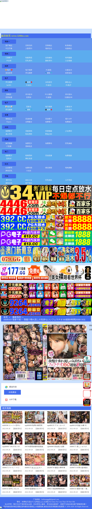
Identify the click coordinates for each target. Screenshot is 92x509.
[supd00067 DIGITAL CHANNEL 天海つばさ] (12, 438)
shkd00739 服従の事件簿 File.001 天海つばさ (63, 467)
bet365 (9, 85)
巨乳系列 (28, 61)
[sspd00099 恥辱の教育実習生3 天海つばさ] (35, 417)
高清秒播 (28, 119)
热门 (6, 151)
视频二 (7, 54)
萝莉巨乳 (9, 171)
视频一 (7, 41)
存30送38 (28, 94)
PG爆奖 (48, 70)
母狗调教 (68, 168)
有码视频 (68, 58)
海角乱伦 (9, 119)
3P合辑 (8, 61)
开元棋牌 (28, 73)
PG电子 (68, 85)
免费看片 (48, 122)
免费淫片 (28, 143)
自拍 (6, 127)
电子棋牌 (28, 70)
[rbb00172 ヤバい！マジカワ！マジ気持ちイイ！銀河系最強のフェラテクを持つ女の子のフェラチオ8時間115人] (12, 460)
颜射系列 (48, 61)
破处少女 (28, 180)
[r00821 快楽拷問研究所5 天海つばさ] (57, 481)
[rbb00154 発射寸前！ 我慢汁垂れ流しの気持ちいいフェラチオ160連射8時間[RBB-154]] (80, 481)
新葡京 (8, 94)
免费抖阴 (28, 168)
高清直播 (48, 155)
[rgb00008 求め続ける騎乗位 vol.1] (57, 438)
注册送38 (68, 70)
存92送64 (68, 94)
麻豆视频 (9, 143)
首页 (5, 317)
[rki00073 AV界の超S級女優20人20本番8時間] (80, 460)
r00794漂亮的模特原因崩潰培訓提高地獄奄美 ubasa (43, 446)
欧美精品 (68, 45)
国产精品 (9, 45)
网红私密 (28, 158)
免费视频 (68, 155)
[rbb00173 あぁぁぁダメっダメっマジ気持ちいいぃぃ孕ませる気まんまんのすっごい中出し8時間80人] (35, 460)
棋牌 (6, 66)
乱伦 (6, 164)
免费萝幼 (48, 143)
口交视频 (68, 61)
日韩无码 (28, 45)
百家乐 (28, 107)
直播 (6, 115)
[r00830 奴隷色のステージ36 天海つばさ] (35, 481)
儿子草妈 (68, 180)
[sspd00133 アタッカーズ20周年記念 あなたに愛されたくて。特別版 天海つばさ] (57, 417)
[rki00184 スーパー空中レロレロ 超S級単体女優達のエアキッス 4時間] (12, 417)
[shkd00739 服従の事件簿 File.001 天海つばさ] (57, 460)
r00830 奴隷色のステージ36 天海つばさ (39, 489)
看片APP (68, 119)
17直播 (8, 146)
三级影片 (9, 58)
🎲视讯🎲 (9, 107)
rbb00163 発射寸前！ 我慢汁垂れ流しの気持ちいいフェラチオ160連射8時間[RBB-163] (44, 319)
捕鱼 (6, 90)
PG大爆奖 (48, 94)
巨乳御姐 (68, 143)
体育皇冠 (68, 73)
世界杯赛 (9, 97)
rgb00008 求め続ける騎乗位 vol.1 (59, 446)
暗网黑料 (28, 155)
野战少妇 (48, 134)
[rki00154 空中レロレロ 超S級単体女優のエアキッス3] (12, 481)
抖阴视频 (48, 131)
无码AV (9, 158)
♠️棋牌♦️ (28, 82)
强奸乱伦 (48, 48)
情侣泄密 (48, 168)
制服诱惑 (28, 58)
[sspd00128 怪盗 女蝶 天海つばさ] (80, 417)
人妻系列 (28, 48)
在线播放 (12, 392)
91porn (8, 122)
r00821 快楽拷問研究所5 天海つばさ (60, 489)
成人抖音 (9, 134)
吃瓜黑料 (28, 134)
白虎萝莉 (9, 168)
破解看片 (9, 155)
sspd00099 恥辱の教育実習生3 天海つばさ (40, 425)
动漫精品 (68, 48)
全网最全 (28, 122)
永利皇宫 (48, 82)
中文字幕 (9, 48)
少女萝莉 (68, 131)
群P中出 (9, 180)
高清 (6, 139)
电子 (6, 78)
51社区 (28, 171)
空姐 (6, 176)
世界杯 (28, 97)
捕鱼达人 (68, 82)
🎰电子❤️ (9, 70)
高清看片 (48, 119)
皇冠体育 (9, 73)
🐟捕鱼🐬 (48, 73)
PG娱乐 (29, 85)
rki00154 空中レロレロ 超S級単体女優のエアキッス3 (21, 489)
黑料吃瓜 (28, 146)
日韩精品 (48, 45)
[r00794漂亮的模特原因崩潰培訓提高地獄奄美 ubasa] (35, 438)
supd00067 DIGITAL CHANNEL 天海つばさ (18, 446)
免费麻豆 (68, 122)
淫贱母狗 (28, 131)
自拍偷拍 (48, 58)
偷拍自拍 (9, 183)
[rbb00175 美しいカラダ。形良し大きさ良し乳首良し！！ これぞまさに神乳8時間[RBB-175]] (80, 438)
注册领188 (68, 97)
